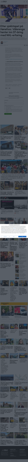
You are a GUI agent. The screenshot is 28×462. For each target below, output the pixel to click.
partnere (14, 228)
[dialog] (14, 231)
